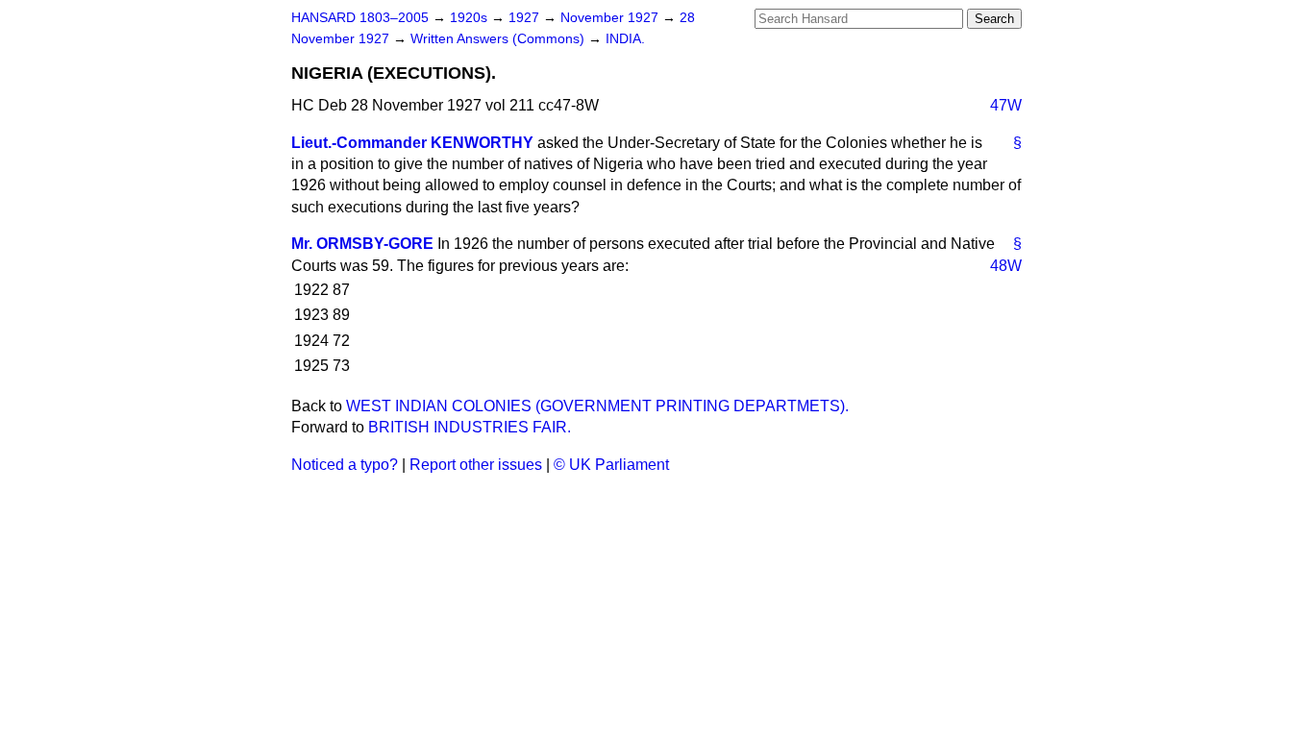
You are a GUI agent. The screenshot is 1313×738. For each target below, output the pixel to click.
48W (1006, 266)
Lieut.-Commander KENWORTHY (412, 143)
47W (1006, 105)
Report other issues (475, 464)
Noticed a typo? (344, 464)
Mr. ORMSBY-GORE (362, 243)
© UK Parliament (611, 464)
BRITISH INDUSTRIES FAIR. (469, 427)
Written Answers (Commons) (499, 39)
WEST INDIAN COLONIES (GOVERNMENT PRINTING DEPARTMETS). (597, 406)
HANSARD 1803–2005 (360, 18)
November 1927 (611, 18)
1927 (525, 18)
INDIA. (625, 39)
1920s (470, 18)
